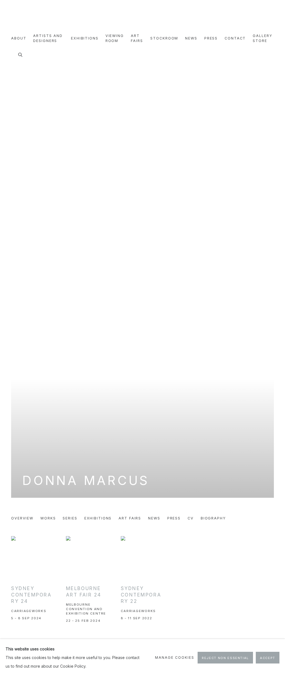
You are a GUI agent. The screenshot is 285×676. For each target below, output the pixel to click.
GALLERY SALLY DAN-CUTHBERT (25, 17)
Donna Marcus (85, 480)
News (191, 38)
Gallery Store (262, 38)
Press (211, 38)
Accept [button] (267, 658)
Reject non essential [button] (225, 658)
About (18, 38)
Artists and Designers (48, 38)
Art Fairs (137, 38)
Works (48, 518)
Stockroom (164, 38)
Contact (235, 38)
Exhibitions (85, 38)
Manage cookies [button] (174, 657)
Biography (213, 518)
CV (191, 518)
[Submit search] (20, 54)
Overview (22, 518)
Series (70, 518)
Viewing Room (114, 38)
